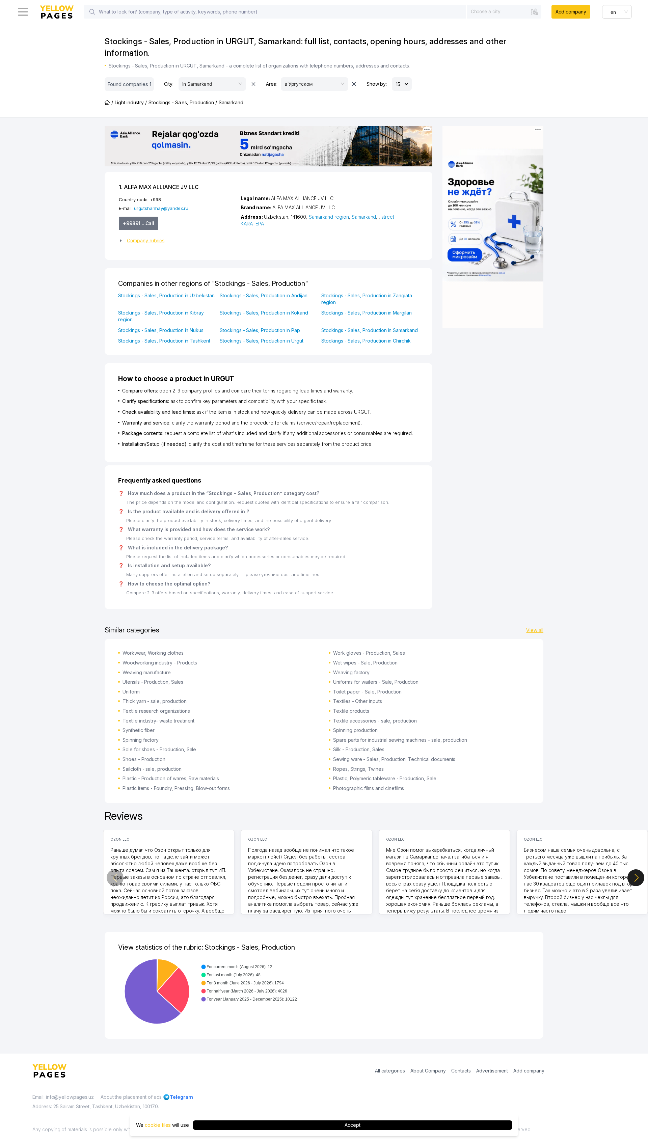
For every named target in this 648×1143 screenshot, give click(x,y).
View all (534, 630)
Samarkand (364, 217)
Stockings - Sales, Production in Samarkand (369, 330)
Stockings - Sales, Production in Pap (260, 330)
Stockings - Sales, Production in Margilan (366, 313)
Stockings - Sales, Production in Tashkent (164, 341)
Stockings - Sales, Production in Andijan (263, 295)
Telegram (181, 1097)
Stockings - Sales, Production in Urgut (261, 341)
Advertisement (492, 1070)
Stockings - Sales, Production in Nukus (161, 330)
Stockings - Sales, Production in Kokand (264, 313)
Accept (352, 1125)
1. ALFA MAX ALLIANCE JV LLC (159, 187)
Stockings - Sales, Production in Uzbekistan (166, 295)
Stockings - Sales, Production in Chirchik (366, 341)
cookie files (158, 1125)
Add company (571, 12)
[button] (177, 240)
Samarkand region (329, 217)
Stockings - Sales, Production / (182, 102)
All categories (390, 1070)
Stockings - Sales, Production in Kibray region (161, 316)
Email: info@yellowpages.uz (63, 1097)
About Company (428, 1070)
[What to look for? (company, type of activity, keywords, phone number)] (92, 11)
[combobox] (504, 11)
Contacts (461, 1070)
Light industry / (131, 102)
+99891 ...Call (138, 223)
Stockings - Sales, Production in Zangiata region (366, 299)
